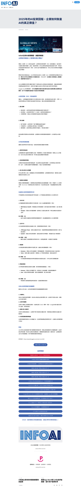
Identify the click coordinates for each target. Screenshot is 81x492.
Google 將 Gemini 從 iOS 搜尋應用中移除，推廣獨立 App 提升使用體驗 (40, 394)
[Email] (61, 485)
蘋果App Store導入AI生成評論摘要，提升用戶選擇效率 (51, 481)
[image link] (9, 3)
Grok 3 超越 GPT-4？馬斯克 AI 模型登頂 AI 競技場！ (40, 402)
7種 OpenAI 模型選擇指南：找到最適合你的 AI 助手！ (40, 398)
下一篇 (42, 478)
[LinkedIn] (59, 485)
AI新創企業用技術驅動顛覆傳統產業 (40, 359)
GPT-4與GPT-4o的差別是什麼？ (40, 411)
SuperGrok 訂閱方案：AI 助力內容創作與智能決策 (40, 385)
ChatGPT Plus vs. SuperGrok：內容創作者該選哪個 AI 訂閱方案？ (40, 390)
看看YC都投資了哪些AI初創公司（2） (41, 372)
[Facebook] (54, 485)
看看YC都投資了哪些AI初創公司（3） (41, 377)
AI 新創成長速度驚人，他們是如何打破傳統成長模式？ (40, 364)
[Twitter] (56, 485)
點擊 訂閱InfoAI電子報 (40, 345)
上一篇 (20, 478)
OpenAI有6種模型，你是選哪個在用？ (40, 407)
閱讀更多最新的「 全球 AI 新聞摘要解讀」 (40, 355)
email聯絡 (77, 2)
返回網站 (20, 485)
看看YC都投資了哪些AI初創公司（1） (41, 368)
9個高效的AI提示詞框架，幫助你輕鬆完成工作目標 (40, 415)
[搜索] (72, 2)
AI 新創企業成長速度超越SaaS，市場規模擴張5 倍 (40, 381)
